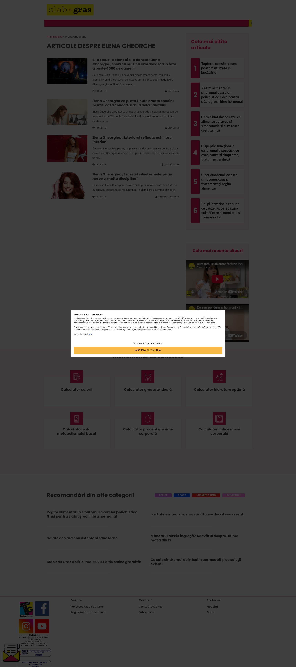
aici (90, 334)
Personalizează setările (148, 343)
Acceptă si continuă (148, 350)
